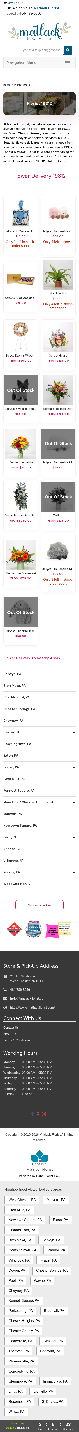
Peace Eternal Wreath (20, 355)
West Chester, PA (17, 884)
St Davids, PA (52, 1401)
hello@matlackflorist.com (28, 998)
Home (7, 84)
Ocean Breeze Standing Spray (21, 515)
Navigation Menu (21, 62)
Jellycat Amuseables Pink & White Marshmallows (58, 231)
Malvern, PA (12, 814)
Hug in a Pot (58, 293)
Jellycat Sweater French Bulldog (21, 409)
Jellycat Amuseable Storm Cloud (58, 569)
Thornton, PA (19, 1351)
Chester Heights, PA (24, 1321)
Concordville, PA (22, 1371)
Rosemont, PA (20, 1401)
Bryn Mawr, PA (14, 685)
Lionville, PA (43, 1391)
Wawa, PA (17, 1412)
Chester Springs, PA (19, 709)
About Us (9, 1034)
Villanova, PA (13, 860)
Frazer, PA (11, 767)
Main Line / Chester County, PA (28, 802)
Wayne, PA (11, 872)
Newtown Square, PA (20, 825)
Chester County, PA (24, 1331)
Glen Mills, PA (14, 779)
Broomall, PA (54, 1311)
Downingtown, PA (17, 744)
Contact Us (11, 1027)
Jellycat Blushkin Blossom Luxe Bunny (21, 631)
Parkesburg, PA (21, 1311)
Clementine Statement (20, 573)
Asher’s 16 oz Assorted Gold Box (21, 298)
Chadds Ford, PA (16, 697)
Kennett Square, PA (18, 790)
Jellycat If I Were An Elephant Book (21, 231)
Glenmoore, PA (20, 1381)
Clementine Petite (21, 462)
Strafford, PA (53, 1341)
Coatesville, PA (20, 1341)
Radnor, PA (11, 849)
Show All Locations (39, 905)
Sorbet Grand (58, 355)
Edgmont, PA (50, 1351)
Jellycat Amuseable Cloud (58, 462)
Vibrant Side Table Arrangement (58, 409)
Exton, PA (10, 755)
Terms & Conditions (16, 1040)
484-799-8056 (30, 13)
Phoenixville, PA (21, 1361)
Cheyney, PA (13, 720)
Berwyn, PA (12, 674)
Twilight (58, 515)
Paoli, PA (10, 837)
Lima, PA (16, 1391)
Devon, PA (11, 732)
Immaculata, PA (55, 1381)
